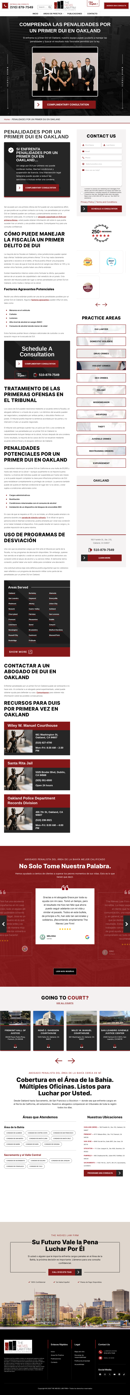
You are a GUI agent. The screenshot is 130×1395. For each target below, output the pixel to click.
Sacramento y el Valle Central (22, 1154)
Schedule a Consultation (104, 209)
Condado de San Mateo (14, 1138)
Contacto (92, 14)
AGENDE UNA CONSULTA (116, 6)
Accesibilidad (79, 1364)
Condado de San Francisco (63, 1133)
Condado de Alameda (14, 1133)
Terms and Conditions (106, 202)
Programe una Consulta (100, 1173)
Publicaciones (74, 14)
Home (7, 119)
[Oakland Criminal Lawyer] (65, 5)
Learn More (104, 558)
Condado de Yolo (36, 1166)
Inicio (35, 14)
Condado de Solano (38, 1160)
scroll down (7, 76)
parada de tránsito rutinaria (34, 518)
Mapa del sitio (79, 1352)
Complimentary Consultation (68, 104)
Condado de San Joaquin (60, 1160)
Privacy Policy (87, 202)
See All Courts (64, 1003)
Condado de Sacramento (15, 1160)
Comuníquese (43, 692)
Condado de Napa (32, 1144)
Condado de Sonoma (52, 1144)
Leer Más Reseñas (65, 971)
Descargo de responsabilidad (80, 1356)
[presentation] (98, 304)
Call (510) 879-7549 (62, 1272)
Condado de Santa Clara (38, 1138)
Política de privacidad (82, 1361)
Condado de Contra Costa (37, 1133)
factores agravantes (40, 300)
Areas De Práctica (52, 14)
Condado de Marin (13, 1144)
